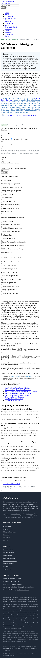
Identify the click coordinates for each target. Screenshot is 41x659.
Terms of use (7, 569)
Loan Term (4, 157)
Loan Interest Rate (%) (8, 145)
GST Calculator (7, 526)
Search (4, 7)
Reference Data (7, 555)
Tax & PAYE (9, 16)
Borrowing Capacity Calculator (14, 397)
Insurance (8, 22)
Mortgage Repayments (9, 532)
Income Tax (6, 537)
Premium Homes (29, 587)
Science (7, 25)
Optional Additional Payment (10, 163)
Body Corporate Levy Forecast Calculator (18, 393)
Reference (8, 32)
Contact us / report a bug (10, 561)
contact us (28, 646)
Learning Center (8, 550)
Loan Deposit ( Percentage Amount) (14, 139)
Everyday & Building (11, 27)
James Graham (14, 376)
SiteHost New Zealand (23, 590)
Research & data (22, 601)
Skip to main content (7, 1)
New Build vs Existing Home (14, 399)
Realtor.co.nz (29, 376)
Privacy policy (7, 566)
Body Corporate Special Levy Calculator (17, 395)
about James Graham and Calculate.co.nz (17, 648)
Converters (8, 29)
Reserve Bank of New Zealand (11, 484)
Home (7, 13)
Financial (8, 20)
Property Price (5, 133)
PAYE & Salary (7, 529)
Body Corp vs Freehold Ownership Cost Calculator (21, 391)
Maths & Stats (9, 23)
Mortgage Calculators (12, 39)
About (7, 36)
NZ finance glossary (12, 601)
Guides (7, 30)
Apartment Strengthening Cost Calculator (18, 390)
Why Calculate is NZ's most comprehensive (21, 597)
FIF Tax (5, 540)
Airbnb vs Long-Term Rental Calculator (17, 388)
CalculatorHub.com (16, 584)
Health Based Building (16, 587)
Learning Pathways (8, 552)
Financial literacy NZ (32, 601)
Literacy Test (9, 34)
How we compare (13, 599)
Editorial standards (8, 563)
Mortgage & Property (11, 18)
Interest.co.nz (16, 581)
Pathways (8, 14)
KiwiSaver (6, 535)
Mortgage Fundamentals (12, 400)
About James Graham (9, 558)
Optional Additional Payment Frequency (13, 168)
